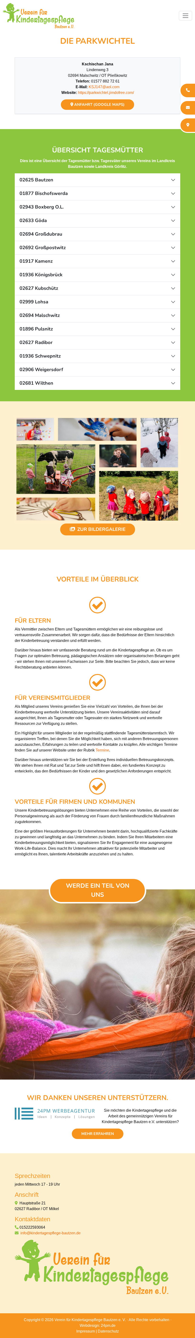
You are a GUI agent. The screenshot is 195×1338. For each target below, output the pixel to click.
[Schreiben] (187, 108)
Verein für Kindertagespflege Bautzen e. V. (90, 1320)
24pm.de (108, 1325)
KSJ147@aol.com (104, 87)
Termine (102, 750)
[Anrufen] (187, 90)
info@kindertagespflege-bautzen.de (50, 1233)
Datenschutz (108, 1331)
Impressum (85, 1331)
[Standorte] (187, 125)
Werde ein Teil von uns (97, 890)
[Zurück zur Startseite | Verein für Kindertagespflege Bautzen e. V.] (91, 1266)
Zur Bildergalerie (101, 529)
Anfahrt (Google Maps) (99, 104)
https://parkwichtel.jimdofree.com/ (106, 93)
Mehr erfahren (97, 1133)
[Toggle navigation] (185, 15)
